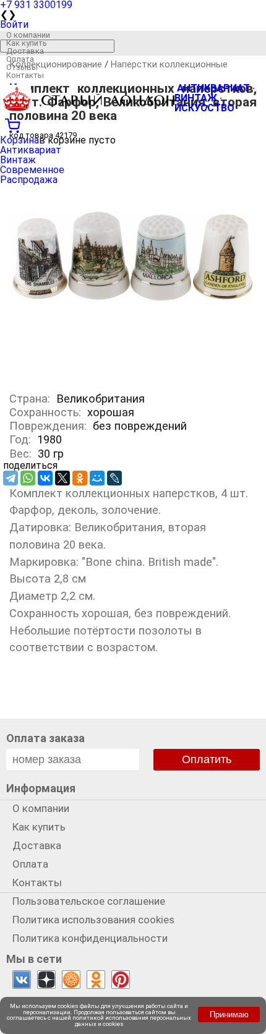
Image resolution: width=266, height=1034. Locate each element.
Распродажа (29, 180)
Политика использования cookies (93, 919)
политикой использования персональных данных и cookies (131, 1020)
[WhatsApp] (27, 478)
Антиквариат (30, 150)
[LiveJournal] (114, 478)
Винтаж (18, 160)
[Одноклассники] (79, 478)
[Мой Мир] (97, 478)
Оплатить (206, 759)
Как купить (26, 43)
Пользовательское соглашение (88, 901)
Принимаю (229, 1014)
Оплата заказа (45, 738)
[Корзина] (133, 124)
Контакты (25, 75)
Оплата (20, 59)
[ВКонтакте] (45, 478)
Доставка (25, 51)
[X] (62, 478)
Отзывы (22, 67)
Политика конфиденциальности (90, 938)
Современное (32, 170)
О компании (28, 35)
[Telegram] (10, 478)
